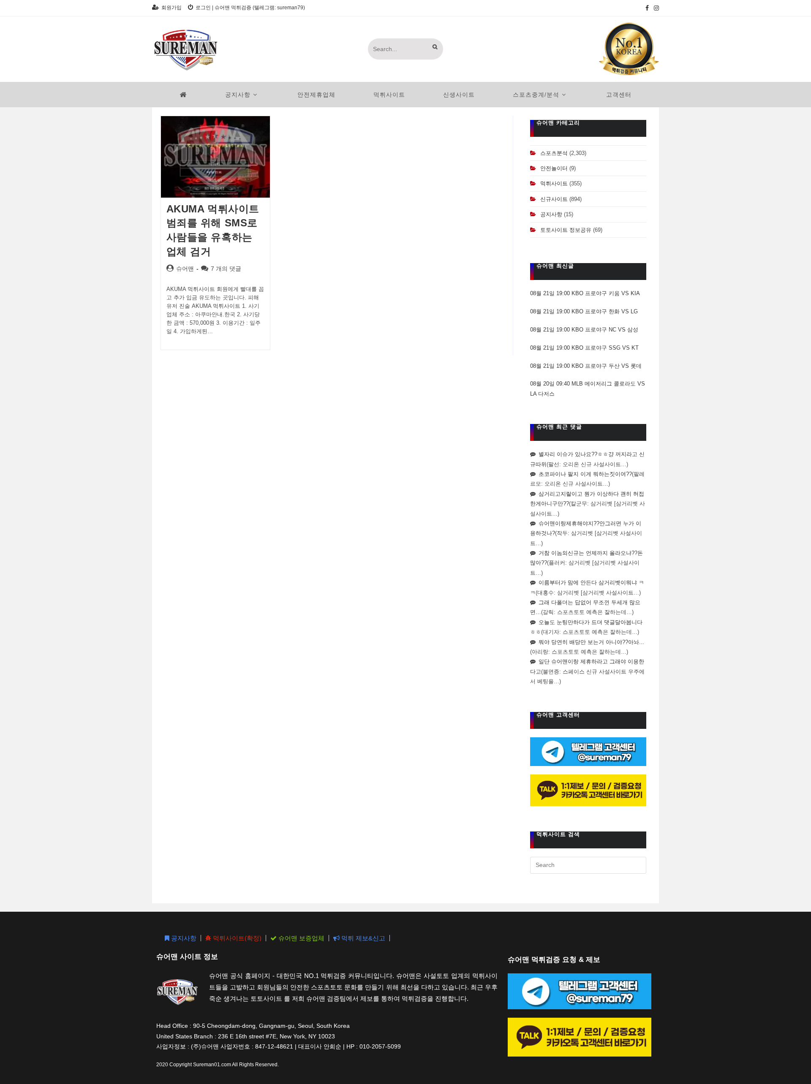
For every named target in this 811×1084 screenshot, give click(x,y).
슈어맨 (185, 268)
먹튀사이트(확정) (236, 938)
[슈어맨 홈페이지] (183, 94)
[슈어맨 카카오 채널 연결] (588, 790)
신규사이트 (554, 199)
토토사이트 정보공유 (565, 230)
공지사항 (551, 214)
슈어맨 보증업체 (300, 938)
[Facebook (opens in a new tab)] (647, 8)
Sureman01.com (212, 1065)
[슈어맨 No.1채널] (629, 48)
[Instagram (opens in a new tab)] (655, 8)
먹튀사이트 (554, 183)
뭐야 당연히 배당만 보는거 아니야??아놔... (591, 642)
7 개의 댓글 (226, 268)
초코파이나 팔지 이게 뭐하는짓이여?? (585, 474)
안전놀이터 (554, 168)
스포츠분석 (554, 153)
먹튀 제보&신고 (362, 938)
